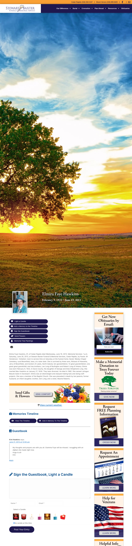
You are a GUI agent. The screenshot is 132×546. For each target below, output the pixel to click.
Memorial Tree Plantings (23, 341)
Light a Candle (20, 321)
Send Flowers (19, 336)
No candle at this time (23, 523)
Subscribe (109, 352)
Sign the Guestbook (21, 331)
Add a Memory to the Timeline (25, 326)
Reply (11, 460)
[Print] (12, 347)
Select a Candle (19, 509)
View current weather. (51, 405)
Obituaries (125, 8)
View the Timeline (22, 421)
